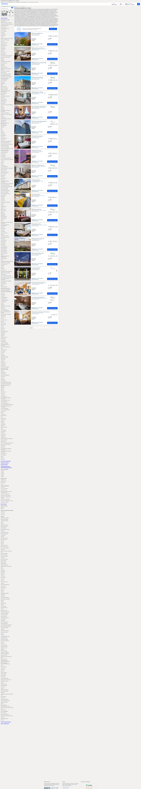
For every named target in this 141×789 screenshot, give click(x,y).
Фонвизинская (3, 418)
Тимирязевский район (5, 678)
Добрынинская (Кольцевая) (6, 118)
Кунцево (2, 590)
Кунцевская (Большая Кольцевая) (7, 183)
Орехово (2, 267)
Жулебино (3, 126)
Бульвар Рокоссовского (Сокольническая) (5, 79)
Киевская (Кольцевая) (5, 145)
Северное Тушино (4, 655)
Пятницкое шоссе (4, 319)
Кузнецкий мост (4, 178)
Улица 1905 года (4, 396)
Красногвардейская (4, 166)
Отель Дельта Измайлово (36, 209)
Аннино (2, 37)
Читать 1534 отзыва (88, 788)
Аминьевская (3, 34)
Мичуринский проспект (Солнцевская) (5, 225)
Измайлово (3, 134)
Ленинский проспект (4, 192)
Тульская (2, 390)
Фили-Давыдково (4, 685)
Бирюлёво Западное (4, 533)
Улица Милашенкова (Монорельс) (7, 404)
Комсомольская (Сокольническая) (7, 159)
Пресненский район (4, 639)
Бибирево (2, 60)
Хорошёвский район (4, 691)
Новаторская (3, 241)
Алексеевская (3, 29)
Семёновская (3, 340)
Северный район (4, 658)
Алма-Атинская (3, 31)
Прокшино (3, 307)
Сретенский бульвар (4, 356)
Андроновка (3, 35)
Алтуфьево (3, 32)
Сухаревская (3, 364)
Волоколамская (3, 98)
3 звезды (2, 473)
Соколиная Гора (3, 349)
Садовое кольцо (4, 647)
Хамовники (3, 686)
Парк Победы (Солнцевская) (6, 280)
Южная (2, 456)
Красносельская (4, 169)
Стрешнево (3, 359)
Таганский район (4, 672)
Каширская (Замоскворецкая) (6, 141)
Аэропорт (2, 41)
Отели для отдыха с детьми (6, 495)
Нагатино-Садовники (4, 613)
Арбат (2, 522)
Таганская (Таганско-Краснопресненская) (4, 369)
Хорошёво (3, 422)
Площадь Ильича (4, 298)
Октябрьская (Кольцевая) (5, 262)
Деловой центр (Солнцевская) (6, 114)
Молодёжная (3, 228)
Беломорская (3, 54)
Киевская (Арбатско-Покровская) (7, 144)
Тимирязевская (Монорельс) (6, 382)
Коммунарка (3, 156)
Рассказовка (3, 322)
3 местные (3, 511)
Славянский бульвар (4, 342)
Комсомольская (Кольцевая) (6, 158)
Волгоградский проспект (5, 96)
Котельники (3, 165)
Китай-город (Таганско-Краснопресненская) (5, 150)
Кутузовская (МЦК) (4, 189)
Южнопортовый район (5, 714)
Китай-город (3, 577)
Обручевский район (4, 623)
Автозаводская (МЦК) (5, 25)
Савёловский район (4, 646)
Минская (2, 219)
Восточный (3, 549)
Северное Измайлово (5, 652)
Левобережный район (5, 593)
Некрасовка (3, 238)
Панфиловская (3, 274)
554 (55, 327)
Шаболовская (3, 437)
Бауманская (3, 49)
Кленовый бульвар (4, 152)
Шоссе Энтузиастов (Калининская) (7, 442)
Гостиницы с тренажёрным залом (7, 500)
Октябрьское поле (4, 264)
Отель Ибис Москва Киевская (37, 136)
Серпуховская (3, 341)
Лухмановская (3, 206)
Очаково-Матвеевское (5, 630)
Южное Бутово (3, 709)
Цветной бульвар (4, 427)
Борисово (2, 64)
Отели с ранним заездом (6, 721)
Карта (10, 14)
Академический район (5, 517)
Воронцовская (3, 101)
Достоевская (3, 121)
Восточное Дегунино (4, 546)
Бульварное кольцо (4, 538)
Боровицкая (3, 65)
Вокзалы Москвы (4, 464)
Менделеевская (3, 218)
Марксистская (3, 209)
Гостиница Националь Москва (37, 77)
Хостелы (2, 484)
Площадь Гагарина (4, 297)
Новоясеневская (4, 251)
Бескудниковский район (5, 529)
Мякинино (2, 230)
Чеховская (3, 432)
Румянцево (3, 329)
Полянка (2, 303)
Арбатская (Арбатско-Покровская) (7, 38)
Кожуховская (3, 153)
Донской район (3, 560)
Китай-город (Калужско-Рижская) (7, 148)
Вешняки (2, 540)
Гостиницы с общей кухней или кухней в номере (6, 492)
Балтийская (3, 47)
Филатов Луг (3, 414)
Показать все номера (52, 44)
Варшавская (3, 83)
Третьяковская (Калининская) (6, 383)
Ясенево (2, 457)
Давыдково (3, 109)
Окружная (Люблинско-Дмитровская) (5, 256)
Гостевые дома (3, 481)
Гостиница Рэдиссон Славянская (38, 238)
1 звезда (2, 472)
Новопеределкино (4, 247)
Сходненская (3, 365)
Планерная (3, 295)
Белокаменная (3, 52)
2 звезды (2, 475)
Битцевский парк (4, 62)
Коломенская (3, 155)
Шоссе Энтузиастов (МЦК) (5, 444)
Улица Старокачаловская (5, 409)
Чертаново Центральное (5, 700)
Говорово (2, 107)
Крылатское (3, 175)
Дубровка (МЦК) (4, 125)
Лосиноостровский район (5, 598)
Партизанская (3, 282)
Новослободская (4, 248)
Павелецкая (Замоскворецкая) (6, 271)
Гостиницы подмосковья (6, 461)
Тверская (2, 370)
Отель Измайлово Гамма (36, 223)
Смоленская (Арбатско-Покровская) (5, 345)
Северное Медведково (5, 653)
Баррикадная (3, 48)
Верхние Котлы (3, 86)
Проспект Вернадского (5, 310)
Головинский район (4, 556)
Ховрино (2, 421)
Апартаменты (3, 479)
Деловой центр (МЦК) (5, 112)
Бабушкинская (3, 44)
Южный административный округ (7, 715)
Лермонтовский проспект (5, 193)
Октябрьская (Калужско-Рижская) (7, 261)
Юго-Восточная (3, 453)
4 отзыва (53, 166)
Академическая (3, 26)
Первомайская (3, 283)
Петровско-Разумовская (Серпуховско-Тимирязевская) (6, 291)
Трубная (2, 389)
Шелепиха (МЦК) (4, 439)
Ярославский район (4, 718)
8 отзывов (53, 268)
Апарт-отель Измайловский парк (38, 165)
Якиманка (2, 717)
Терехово (2, 378)
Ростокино (3, 328)
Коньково (2, 160)
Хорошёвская (3, 424)
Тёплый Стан (3, 376)
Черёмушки (3, 697)
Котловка (2, 583)
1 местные (2, 514)
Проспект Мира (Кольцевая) (6, 314)
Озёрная (2, 254)
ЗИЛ (1, 128)
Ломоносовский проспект (5, 202)
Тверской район (3, 673)
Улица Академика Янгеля (5, 400)
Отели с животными (5, 723)
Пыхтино (2, 318)
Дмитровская (3, 117)
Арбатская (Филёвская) (5, 39)
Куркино (2, 591)
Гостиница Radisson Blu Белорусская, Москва (40, 282)
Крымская (2, 176)
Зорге (2, 129)
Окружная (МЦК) (4, 258)
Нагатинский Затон (4, 232)
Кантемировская (4, 138)
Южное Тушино (3, 712)
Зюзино (2, 131)
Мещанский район (4, 607)
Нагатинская (3, 231)
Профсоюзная (3, 315)
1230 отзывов (53, 63)
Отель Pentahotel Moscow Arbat (38, 253)
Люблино (2, 207)
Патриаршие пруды (4, 632)
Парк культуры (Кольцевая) (6, 275)
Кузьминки (3, 179)
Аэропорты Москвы (5, 462)
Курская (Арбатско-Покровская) (6, 186)
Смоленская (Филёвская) (5, 346)
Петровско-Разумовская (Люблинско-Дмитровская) (6, 289)
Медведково (3, 215)
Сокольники (3, 351)
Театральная (3, 372)
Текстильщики (3, 373)
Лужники (2, 205)
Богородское (3, 535)
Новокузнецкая (3, 245)
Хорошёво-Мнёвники (4, 689)
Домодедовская (3, 120)
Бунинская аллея (4, 80)
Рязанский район (4, 644)
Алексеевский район (4, 519)
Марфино (2, 601)
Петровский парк (4, 286)
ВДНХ (2, 85)
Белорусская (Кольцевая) (5, 57)
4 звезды (2, 470)
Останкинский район (4, 627)
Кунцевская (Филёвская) (5, 184)
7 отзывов (53, 210)
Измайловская (3, 135)
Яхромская (3, 459)
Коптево (2, 162)
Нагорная (2, 234)
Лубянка (2, 203)
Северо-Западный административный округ (5, 663)
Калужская (3, 136)
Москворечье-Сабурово (5, 611)
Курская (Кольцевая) (4, 187)
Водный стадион (4, 93)
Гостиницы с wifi (4, 490)
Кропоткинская (3, 173)
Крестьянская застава (5, 172)
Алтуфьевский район (4, 520)
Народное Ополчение (5, 235)
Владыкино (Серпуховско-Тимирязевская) (5, 91)
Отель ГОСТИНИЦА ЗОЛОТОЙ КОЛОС (39, 106)
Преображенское (4, 637)
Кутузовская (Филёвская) (5, 190)
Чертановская (3, 431)
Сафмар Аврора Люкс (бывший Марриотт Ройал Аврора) (42, 62)
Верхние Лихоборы (4, 87)
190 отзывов (53, 122)
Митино (2, 220)
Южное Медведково (4, 711)
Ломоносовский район (5, 597)
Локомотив (3, 200)
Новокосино (3, 244)
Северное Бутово (4, 650)
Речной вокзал (3, 324)
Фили (2, 416)
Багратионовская (4, 45)
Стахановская (3, 358)
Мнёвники (2, 227)
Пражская (2, 304)
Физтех (2, 412)
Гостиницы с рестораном (5, 499)
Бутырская (3, 82)
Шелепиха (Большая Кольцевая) (7, 438)
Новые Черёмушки (4, 253)
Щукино (2, 703)
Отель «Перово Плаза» (36, 267)
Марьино (2, 212)
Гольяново (2, 557)
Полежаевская (3, 301)
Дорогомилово (3, 562)
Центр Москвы (3, 696)
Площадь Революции (4, 300)
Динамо (2, 115)
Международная (4, 216)
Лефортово (3, 196)
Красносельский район (5, 584)
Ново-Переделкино (4, 621)
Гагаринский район (4, 554)
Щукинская (3, 447)
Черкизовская (3, 429)
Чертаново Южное (4, 702)
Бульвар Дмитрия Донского (6, 75)
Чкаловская (3, 435)
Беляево (2, 58)
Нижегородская (3, 240)
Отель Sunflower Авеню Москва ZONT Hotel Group (41, 311)
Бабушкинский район (4, 525)
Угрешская (3, 394)
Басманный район (4, 526)
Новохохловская (4, 250)
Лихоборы (3, 199)
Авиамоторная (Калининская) (6, 22)
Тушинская (3, 393)
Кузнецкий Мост (4, 587)
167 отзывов (53, 254)
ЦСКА (2, 428)
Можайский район (4, 610)
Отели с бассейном (4, 488)
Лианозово (3, 197)
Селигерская (3, 338)
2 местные (3, 513)
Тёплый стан (3, 676)
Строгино (2, 361)
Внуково (2, 542)
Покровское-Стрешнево (5, 636)
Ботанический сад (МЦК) (5, 71)
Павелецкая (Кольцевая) (5, 272)
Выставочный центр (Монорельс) (7, 104)
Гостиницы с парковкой (5, 493)
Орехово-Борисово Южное (6, 626)
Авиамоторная (3, 21)
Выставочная (3, 103)
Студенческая (3, 362)
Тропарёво (3, 387)
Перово (2, 285)
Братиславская (3, 72)
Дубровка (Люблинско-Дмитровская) (5, 123)
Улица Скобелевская (4, 408)
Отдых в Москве (4, 18)
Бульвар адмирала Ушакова (6, 73)
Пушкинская (3, 317)
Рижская (2, 325)
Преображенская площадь (5, 305)
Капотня (2, 574)
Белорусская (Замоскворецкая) (6, 55)
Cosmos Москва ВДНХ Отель (37, 33)
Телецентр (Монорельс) (5, 375)
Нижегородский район (5, 617)
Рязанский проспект (4, 331)
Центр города (3, 504)
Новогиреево (3, 243)
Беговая (2, 51)
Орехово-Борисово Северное (6, 624)
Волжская (2, 97)
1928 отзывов (53, 78)
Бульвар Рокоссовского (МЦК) (6, 76)
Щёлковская (3, 445)
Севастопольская (4, 337)
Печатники (3, 293)
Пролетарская (3, 308)
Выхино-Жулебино (4, 553)
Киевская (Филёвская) (5, 146)
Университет (3, 411)
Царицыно (3, 425)
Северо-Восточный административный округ (5, 661)
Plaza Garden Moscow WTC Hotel (38, 48)
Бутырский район (4, 539)
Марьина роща (3, 210)
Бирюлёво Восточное (4, 532)
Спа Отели (3, 487)
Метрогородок (3, 606)
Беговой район (3, 527)
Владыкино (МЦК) (4, 89)
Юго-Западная (3, 454)
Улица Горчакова (4, 401)
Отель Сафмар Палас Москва (37, 92)
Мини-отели (3, 482)
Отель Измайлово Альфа (36, 150)
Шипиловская (3, 441)
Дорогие (2, 508)
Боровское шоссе (4, 67)
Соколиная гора (3, 666)
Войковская (3, 94)
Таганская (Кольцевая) (5, 366)
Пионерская (3, 294)
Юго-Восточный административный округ (5, 706)
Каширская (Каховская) (5, 142)
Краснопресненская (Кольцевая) (7, 168)
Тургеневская (3, 391)
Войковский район (4, 545)
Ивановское (3, 571)
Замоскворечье (3, 563)
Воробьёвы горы (4, 100)
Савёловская (3, 332)
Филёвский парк (4, 415)
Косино (2, 163)
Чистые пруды (3, 434)
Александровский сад (5, 28)
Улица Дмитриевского (5, 403)
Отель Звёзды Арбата (36, 180)
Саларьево (3, 334)
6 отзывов (53, 298)
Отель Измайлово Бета (36, 194)
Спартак (2, 354)
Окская (2, 259)
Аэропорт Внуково (4, 42)
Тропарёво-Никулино (4, 681)
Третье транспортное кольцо (6, 679)
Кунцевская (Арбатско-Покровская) (5, 182)
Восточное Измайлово (5, 548)
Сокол (2, 348)
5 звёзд (2, 476)
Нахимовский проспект (5, 237)
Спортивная (3, 355)
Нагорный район (4, 616)
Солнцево (2, 352)
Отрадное (2, 268)
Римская (2, 327)
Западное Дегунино (4, 564)
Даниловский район (4, 559)
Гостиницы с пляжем (4, 502)
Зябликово (3, 132)
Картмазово (3, 575)
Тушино (2, 682)
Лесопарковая (3, 195)
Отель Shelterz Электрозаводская (38, 297)
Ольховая (2, 265)
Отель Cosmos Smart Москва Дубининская (40, 121)
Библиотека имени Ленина (6, 61)
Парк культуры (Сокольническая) (7, 277)
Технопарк (3, 379)
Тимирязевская (3, 380)
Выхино (2, 106)
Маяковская (3, 213)
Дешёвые (2, 507)
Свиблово (2, 335)
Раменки (2, 321)
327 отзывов (53, 107)
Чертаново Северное (4, 699)
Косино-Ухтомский (4, 581)
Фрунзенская (3, 419)
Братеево (2, 536)
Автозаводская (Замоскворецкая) (7, 24)
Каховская (2, 139)
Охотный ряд (3, 269)
